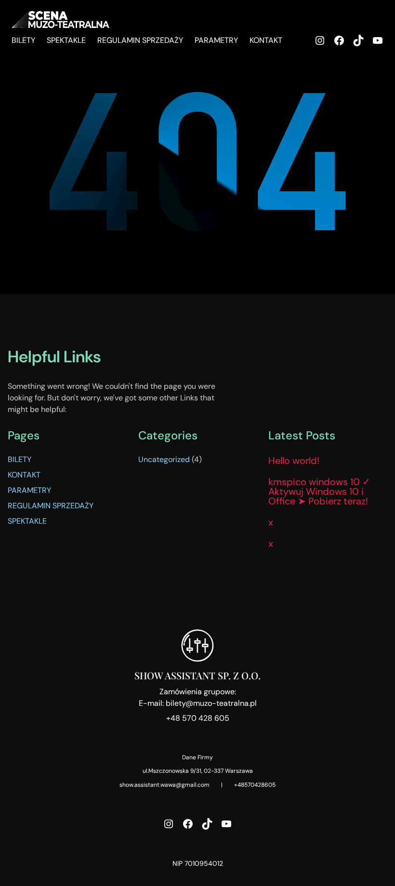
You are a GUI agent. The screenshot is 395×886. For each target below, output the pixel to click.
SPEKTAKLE (27, 521)
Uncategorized (164, 459)
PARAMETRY (29, 490)
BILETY (19, 459)
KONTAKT (24, 475)
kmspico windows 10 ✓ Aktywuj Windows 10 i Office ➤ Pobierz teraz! (319, 491)
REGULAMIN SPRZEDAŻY (50, 506)
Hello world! (293, 460)
